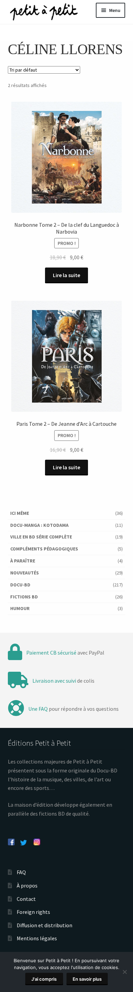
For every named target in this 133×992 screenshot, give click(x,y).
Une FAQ (38, 708)
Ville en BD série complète (41, 537)
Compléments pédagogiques (44, 549)
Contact (26, 898)
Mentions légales (37, 938)
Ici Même (19, 513)
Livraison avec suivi (54, 680)
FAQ (21, 872)
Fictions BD (24, 597)
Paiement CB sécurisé (51, 652)
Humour (20, 608)
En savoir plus (87, 979)
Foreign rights (33, 911)
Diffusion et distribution (44, 925)
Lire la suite (66, 275)
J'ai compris (44, 979)
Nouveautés (24, 573)
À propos (27, 885)
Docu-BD (20, 585)
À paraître (22, 561)
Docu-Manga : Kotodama (39, 525)
